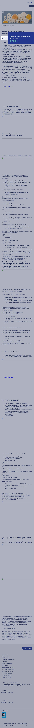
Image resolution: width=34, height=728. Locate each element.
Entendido (14, 41)
